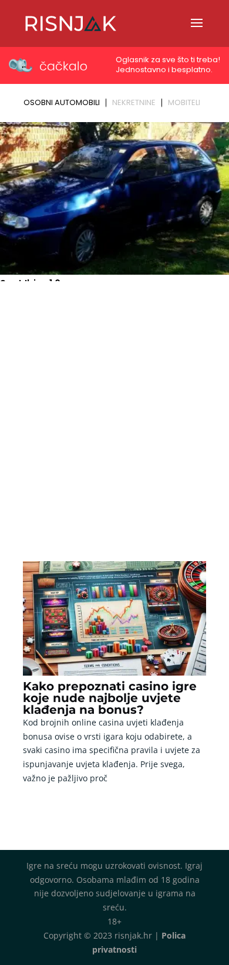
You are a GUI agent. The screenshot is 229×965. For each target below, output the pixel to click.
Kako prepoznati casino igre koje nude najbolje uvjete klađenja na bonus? (110, 698)
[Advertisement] (114, 405)
